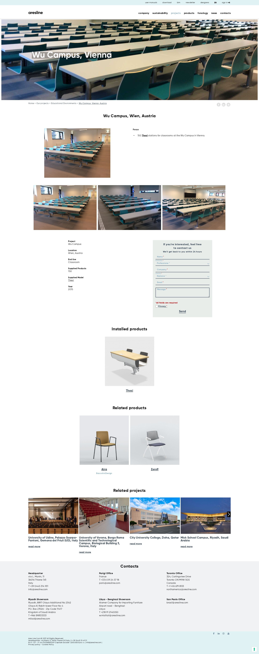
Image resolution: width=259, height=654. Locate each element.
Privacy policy (34, 644)
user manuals (151, 3)
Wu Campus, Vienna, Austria (93, 103)
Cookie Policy (48, 644)
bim (178, 3)
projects (176, 13)
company (143, 13)
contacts (225, 13)
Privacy (162, 306)
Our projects (42, 103)
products (189, 13)
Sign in (225, 3)
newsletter (190, 3)
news (214, 13)
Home (31, 103)
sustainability (160, 13)
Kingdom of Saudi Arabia (42, 612)
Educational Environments (63, 103)
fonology (203, 13)
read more (85, 552)
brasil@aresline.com (177, 603)
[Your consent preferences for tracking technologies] (254, 649)
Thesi (145, 136)
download (166, 3)
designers (204, 3)
